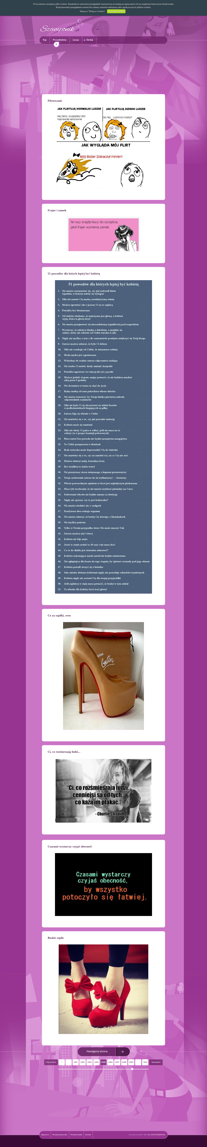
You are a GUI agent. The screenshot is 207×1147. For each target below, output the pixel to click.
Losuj (76, 40)
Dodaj (90, 40)
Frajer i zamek (57, 210)
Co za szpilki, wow (59, 615)
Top (44, 40)
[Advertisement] (103, 69)
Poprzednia (51, 1062)
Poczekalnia (59, 41)
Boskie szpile (56, 937)
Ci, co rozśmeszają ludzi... (64, 751)
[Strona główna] (62, 33)
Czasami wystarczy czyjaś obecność (70, 846)
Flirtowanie (55, 100)
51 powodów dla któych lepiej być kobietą (74, 273)
